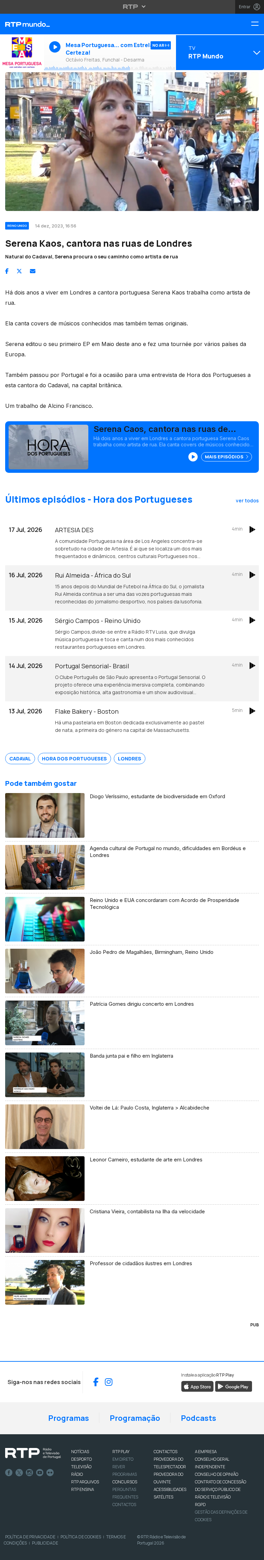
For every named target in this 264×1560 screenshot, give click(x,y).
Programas (68, 1418)
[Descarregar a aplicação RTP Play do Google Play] (233, 1386)
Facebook (9, 1473)
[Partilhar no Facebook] (7, 271)
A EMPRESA (206, 1452)
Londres (129, 758)
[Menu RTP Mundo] (257, 24)
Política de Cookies (80, 1537)
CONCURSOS (124, 1482)
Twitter (19, 1473)
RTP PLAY (121, 1452)
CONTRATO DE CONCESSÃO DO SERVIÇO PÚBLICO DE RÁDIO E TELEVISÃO (220, 1489)
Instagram (29, 1473)
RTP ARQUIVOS (85, 1482)
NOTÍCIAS (80, 1452)
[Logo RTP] (33, 1453)
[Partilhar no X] (19, 271)
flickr (50, 1473)
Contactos (124, 1504)
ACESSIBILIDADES (170, 1489)
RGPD (200, 1504)
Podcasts (198, 1418)
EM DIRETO (122, 1459)
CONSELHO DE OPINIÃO (216, 1474)
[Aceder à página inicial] (22, 24)
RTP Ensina (82, 1489)
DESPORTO (81, 1459)
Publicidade (45, 1543)
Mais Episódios (224, 457)
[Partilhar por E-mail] (32, 271)
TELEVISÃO (81, 1467)
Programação (135, 1418)
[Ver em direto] (22, 52)
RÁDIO (77, 1474)
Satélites (163, 1497)
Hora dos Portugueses (74, 758)
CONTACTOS (165, 1452)
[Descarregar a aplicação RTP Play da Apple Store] (197, 1386)
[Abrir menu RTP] (132, 6)
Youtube (40, 1473)
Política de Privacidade (30, 1537)
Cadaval (20, 758)
